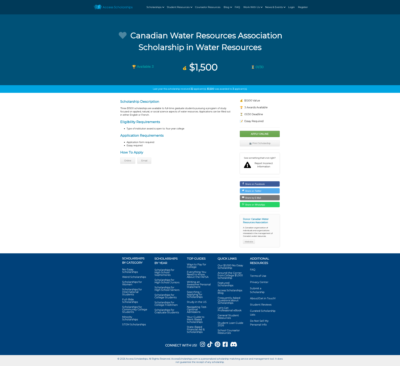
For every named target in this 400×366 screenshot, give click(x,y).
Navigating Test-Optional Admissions (197, 309)
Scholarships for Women (132, 283)
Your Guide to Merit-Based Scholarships (195, 319)
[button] (163, 7)
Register (303, 7)
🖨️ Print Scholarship (260, 143)
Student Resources (178, 7)
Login (291, 7)
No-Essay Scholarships (130, 270)
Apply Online (260, 134)
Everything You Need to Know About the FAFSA (197, 274)
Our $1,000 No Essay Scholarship (230, 266)
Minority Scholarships (130, 318)
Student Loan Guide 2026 (230, 324)
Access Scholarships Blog (230, 291)
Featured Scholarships (226, 284)
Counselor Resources (207, 7)
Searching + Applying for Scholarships (194, 294)
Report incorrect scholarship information (259, 163)
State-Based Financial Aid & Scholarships (196, 329)
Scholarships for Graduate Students (167, 311)
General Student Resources (228, 316)
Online (127, 160)
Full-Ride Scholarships (130, 300)
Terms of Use (258, 275)
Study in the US (197, 302)
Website (249, 241)
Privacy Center (259, 282)
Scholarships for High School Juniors (167, 281)
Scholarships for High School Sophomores (164, 272)
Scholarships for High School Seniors (167, 288)
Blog (226, 7)
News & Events (274, 7)
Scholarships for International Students (132, 292)
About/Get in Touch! (262, 298)
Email (144, 160)
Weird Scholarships (134, 277)
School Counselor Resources (229, 331)
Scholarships (154, 7)
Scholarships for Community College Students (134, 309)
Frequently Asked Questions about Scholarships (229, 300)
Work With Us (251, 7)
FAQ (237, 7)
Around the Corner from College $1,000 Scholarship (230, 275)
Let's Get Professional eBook (230, 309)
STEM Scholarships (134, 324)
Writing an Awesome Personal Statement (199, 284)
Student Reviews (260, 304)
